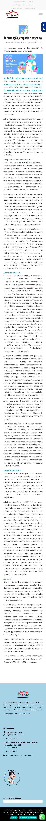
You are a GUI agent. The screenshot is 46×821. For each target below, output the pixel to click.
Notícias (23, 43)
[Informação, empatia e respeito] (23, 29)
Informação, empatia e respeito (23, 37)
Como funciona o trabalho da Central (23, 5)
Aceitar (13, 818)
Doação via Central (16, 8)
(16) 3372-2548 (11, 738)
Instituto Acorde (36, 43)
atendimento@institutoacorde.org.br (19, 755)
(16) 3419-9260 (11, 751)
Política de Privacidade (22, 714)
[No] (43, 814)
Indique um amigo (30, 8)
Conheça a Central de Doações (23, 1)
